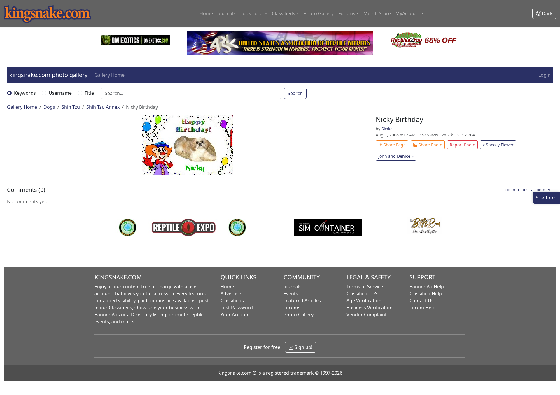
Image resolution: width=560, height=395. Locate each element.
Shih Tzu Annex (103, 107)
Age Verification (364, 300)
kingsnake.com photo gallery (48, 75)
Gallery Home (109, 75)
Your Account (235, 314)
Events (291, 293)
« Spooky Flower (498, 145)
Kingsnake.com (234, 373)
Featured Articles (302, 300)
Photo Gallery (319, 13)
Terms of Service (364, 286)
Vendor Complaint (366, 314)
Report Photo (462, 145)
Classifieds (232, 300)
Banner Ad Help (427, 286)
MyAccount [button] (408, 13)
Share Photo (429, 145)
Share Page (394, 145)
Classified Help (426, 293)
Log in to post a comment (528, 189)
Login (544, 75)
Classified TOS (362, 293)
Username (60, 93)
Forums (292, 307)
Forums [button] (346, 13)
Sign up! (302, 347)
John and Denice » (396, 156)
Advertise (230, 293)
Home (206, 13)
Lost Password (236, 307)
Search (295, 93)
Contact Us (422, 300)
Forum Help (422, 307)
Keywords (25, 93)
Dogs (49, 107)
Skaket (388, 128)
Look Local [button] (252, 13)
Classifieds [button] (283, 13)
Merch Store (377, 13)
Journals (227, 13)
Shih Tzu (71, 107)
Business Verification (369, 307)
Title (89, 93)
